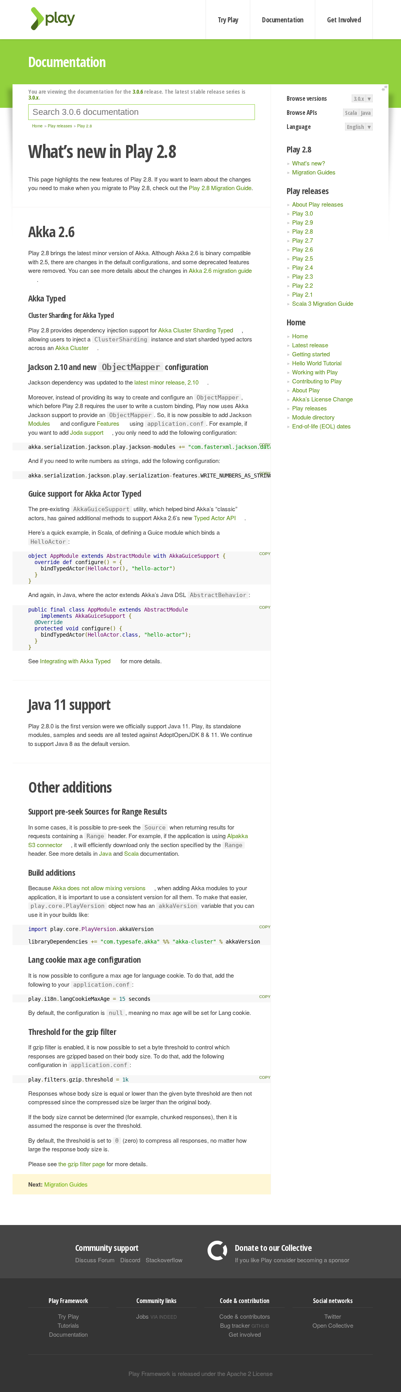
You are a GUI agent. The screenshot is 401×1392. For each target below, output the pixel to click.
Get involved (245, 1334)
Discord (130, 1260)
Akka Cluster (72, 347)
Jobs (156, 1316)
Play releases (309, 408)
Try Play (228, 19)
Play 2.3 (302, 276)
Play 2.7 (302, 240)
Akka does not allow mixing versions (99, 888)
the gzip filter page (81, 1164)
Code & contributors (244, 1316)
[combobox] (141, 112)
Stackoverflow (164, 1260)
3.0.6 (137, 91)
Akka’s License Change (322, 399)
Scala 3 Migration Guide (322, 303)
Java (366, 112)
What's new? (308, 163)
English (355, 127)
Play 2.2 (302, 285)
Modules (39, 423)
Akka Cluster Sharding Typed (195, 330)
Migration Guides (314, 172)
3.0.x (359, 98)
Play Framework (57, 18)
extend (385, 88)
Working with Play (315, 372)
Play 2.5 (302, 258)
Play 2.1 (302, 294)
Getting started (311, 354)
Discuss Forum (95, 1260)
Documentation (282, 19)
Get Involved (344, 19)
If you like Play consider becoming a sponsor (292, 1260)
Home (300, 336)
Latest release (310, 345)
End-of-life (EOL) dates (321, 426)
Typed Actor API (215, 518)
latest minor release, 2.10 (166, 382)
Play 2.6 (302, 249)
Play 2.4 (302, 267)
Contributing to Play (317, 381)
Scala (351, 112)
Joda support (86, 432)
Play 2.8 (302, 231)
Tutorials (68, 1325)
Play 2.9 (302, 222)
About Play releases (317, 204)
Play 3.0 (302, 213)
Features (108, 423)
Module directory (313, 417)
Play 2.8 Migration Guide (220, 187)
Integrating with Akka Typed (75, 661)
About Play (306, 390)
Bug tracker (244, 1325)
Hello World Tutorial (316, 363)
